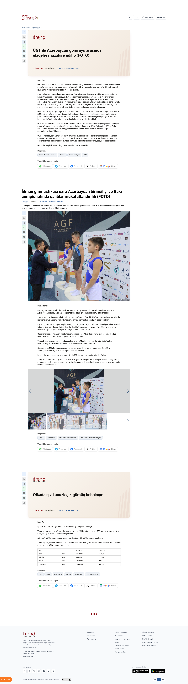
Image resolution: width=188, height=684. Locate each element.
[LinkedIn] (48, 671)
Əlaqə (116, 642)
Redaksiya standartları (122, 645)
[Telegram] (44, 671)
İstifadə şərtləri (147, 636)
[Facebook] (29, 671)
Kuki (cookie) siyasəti (149, 645)
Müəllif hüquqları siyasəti (150, 642)
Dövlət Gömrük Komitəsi (47, 155)
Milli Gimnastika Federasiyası (91, 438)
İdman (41, 438)
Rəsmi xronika (92, 639)
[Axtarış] (130, 17)
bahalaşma (78, 574)
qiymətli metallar (92, 574)
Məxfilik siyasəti (147, 639)
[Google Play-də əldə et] (158, 671)
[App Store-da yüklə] (140, 671)
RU (163, 679)
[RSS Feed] (53, 671)
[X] (34, 671)
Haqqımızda (119, 636)
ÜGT (85, 155)
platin (48, 574)
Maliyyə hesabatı (120, 652)
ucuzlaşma (58, 574)
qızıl (40, 574)
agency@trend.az (28, 656)
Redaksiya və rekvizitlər (122, 639)
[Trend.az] (30, 17)
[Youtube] (39, 671)
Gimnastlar (51, 438)
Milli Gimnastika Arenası (67, 438)
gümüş (68, 574)
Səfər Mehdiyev (74, 155)
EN (155, 679)
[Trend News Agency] (29, 634)
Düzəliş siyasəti (120, 649)
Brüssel (62, 155)
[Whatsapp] (25, 671)
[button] (24, 32)
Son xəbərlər (91, 636)
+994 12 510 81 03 (28, 654)
